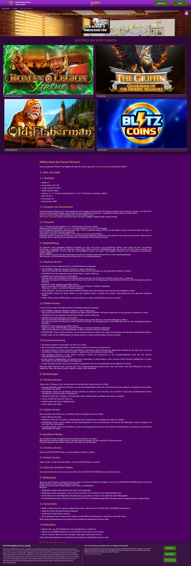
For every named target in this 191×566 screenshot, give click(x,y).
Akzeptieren (169, 548)
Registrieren (162, 3)
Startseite (5, 8)
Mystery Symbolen (102, 167)
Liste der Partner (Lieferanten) (93, 554)
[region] (95, 554)
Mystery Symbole (46, 215)
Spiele (15, 8)
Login (180, 3)
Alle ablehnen (170, 554)
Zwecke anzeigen (170, 560)
